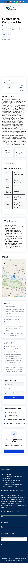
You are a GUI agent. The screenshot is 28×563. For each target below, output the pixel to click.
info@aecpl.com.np (8, 482)
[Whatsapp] (17, 2)
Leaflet (16, 296)
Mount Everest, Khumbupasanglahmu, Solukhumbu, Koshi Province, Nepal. (12, 29)
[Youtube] (11, 2)
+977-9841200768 (13, 416)
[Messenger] (23, 2)
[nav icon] (23, 8)
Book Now (14, 397)
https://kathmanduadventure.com (15, 423)
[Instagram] (8, 2)
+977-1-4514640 (12, 412)
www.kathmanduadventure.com (12, 486)
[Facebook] (5, 2)
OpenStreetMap (22, 296)
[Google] (20, 2)
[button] (14, 276)
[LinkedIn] (14, 2)
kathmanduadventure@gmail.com (15, 419)
